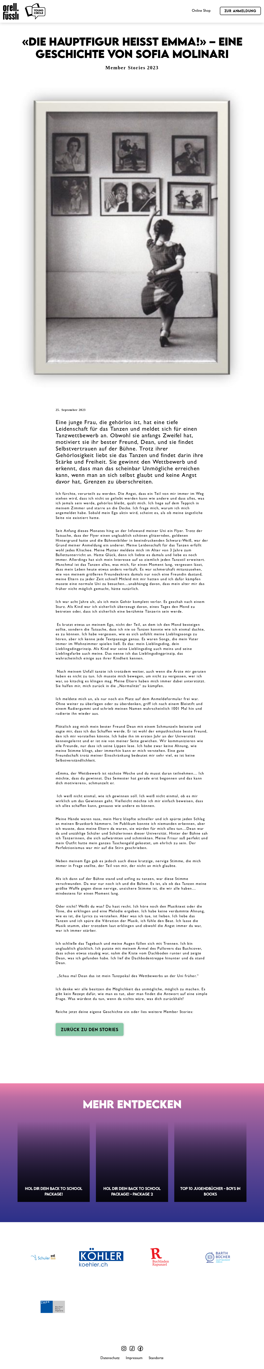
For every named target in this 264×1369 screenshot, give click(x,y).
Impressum (134, 1358)
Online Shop (201, 11)
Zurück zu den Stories (89, 1029)
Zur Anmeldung (240, 11)
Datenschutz (110, 1358)
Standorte (156, 1358)
